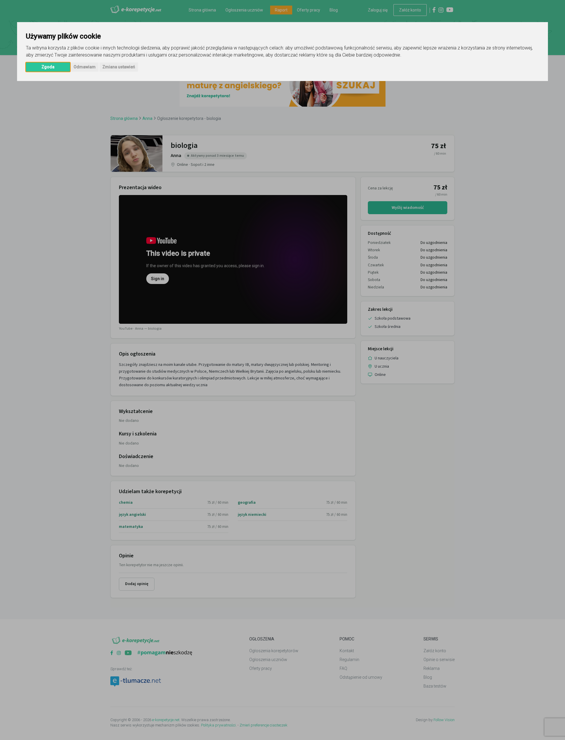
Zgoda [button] (47, 67)
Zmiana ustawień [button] (118, 67)
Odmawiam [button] (85, 67)
